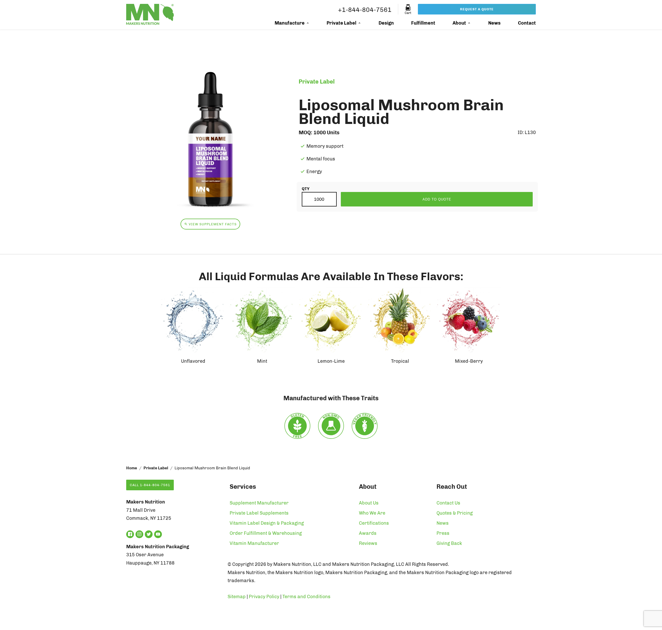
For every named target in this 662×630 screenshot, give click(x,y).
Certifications (374, 523)
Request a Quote (477, 9)
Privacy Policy (264, 596)
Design (386, 23)
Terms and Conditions (306, 596)
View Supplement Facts (212, 224)
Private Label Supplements (259, 513)
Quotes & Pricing (455, 513)
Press (443, 533)
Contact (527, 23)
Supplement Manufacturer (259, 503)
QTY (306, 189)
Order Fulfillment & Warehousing (266, 533)
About (459, 23)
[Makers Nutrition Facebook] (130, 534)
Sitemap (237, 596)
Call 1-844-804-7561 (150, 485)
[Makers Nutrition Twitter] (149, 534)
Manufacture (290, 23)
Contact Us (448, 503)
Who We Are (372, 513)
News (494, 23)
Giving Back (449, 543)
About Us (369, 503)
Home (131, 468)
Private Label (341, 23)
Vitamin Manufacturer (254, 543)
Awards (368, 533)
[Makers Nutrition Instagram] (139, 534)
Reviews (368, 543)
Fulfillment (423, 23)
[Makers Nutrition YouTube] (158, 534)
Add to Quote (437, 199)
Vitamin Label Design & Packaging (267, 523)
